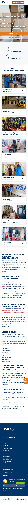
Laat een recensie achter (18, 2)
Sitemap (20, 498)
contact (17, 403)
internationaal (5, 316)
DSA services (5, 445)
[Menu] (25, 2)
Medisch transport (6, 456)
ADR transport (6, 450)
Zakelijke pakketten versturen (9, 462)
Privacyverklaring (14, 498)
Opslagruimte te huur (7, 472)
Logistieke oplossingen (7, 448)
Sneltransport (5, 447)
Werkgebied (5, 475)
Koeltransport (5, 458)
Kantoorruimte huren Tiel (8, 469)
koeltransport (21, 312)
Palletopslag (5, 470)
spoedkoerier (5, 286)
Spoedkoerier (5, 443)
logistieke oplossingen (7, 310)
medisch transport (12, 312)
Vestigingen (5, 473)
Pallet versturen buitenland (8, 459)
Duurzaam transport (7, 461)
